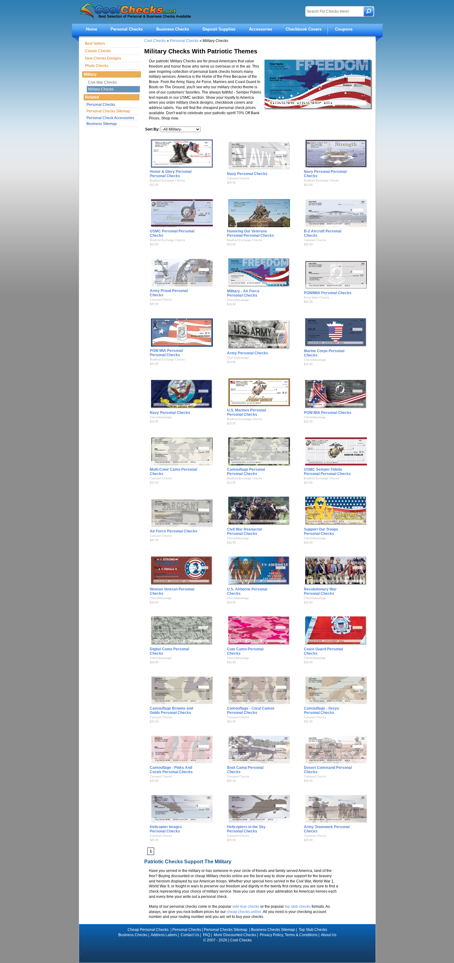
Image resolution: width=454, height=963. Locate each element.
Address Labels (164, 935)
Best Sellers (95, 43)
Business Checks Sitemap (273, 930)
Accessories (260, 29)
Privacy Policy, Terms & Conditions (288, 935)
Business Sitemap (101, 124)
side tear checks (245, 906)
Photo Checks (96, 66)
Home (91, 29)
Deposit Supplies (219, 29)
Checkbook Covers (304, 29)
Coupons (343, 29)
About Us (328, 935)
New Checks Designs (103, 58)
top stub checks (298, 906)
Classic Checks (98, 51)
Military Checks (101, 89)
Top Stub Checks (313, 930)
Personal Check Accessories (110, 118)
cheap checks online (244, 912)
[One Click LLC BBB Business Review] (227, 948)
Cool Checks (155, 41)
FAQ (206, 935)
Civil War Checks (102, 82)
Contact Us (190, 935)
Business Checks (172, 29)
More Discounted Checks (235, 935)
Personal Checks (127, 29)
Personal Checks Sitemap (108, 111)
